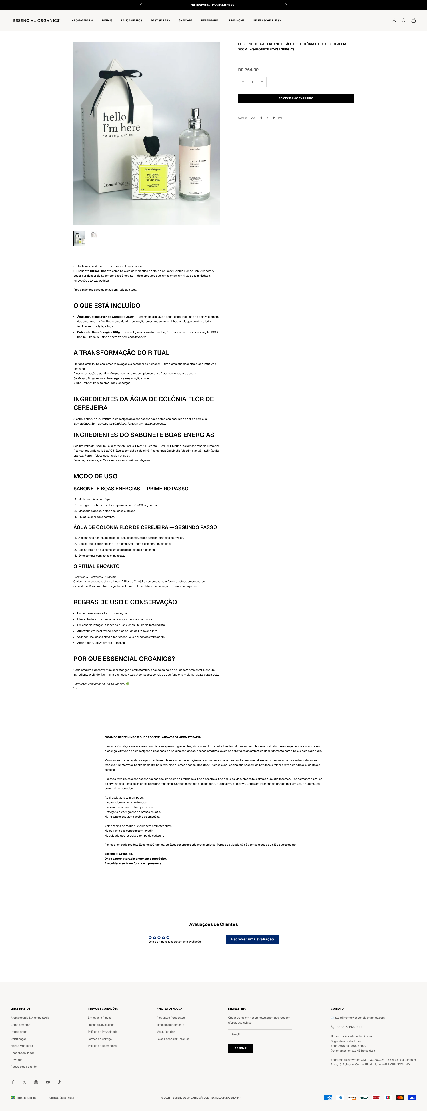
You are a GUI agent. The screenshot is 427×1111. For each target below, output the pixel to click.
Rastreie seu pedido (24, 1067)
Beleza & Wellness (267, 20)
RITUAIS (107, 20)
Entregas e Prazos (99, 1018)
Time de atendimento (170, 1025)
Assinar (241, 1048)
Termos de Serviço (100, 1039)
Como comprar (20, 1025)
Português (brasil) (61, 1097)
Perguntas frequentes (171, 1018)
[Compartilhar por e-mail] (280, 118)
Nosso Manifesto (22, 1046)
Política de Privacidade (102, 1032)
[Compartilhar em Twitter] (267, 118)
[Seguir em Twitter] (24, 1082)
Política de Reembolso (102, 1046)
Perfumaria (210, 20)
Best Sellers (160, 20)
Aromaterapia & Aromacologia (30, 1018)
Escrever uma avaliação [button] (252, 939)
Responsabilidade (22, 1053)
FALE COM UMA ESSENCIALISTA (232, 4)
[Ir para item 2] (94, 234)
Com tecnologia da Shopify (222, 1097)
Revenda (16, 1060)
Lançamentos (131, 20)
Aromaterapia (82, 20)
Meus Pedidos (166, 1032)
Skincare (185, 20)
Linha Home (236, 20)
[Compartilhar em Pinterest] (274, 118)
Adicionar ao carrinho (295, 98)
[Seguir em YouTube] (47, 1082)
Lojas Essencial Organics (173, 1039)
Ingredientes (19, 1032)
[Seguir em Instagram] (36, 1082)
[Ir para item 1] (79, 238)
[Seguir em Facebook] (13, 1082)
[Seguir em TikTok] (59, 1082)
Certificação (18, 1039)
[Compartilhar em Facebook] (261, 118)
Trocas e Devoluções (101, 1025)
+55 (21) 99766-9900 (349, 1027)
